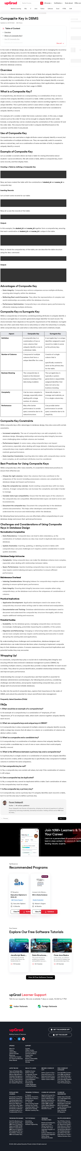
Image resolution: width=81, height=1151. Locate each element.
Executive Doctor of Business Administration (21, 1123)
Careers (11, 1050)
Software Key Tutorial (31, 1105)
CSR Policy (28, 1057)
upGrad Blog (12, 1052)
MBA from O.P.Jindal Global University (20, 1129)
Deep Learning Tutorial (31, 1103)
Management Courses (47, 1107)
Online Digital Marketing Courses (50, 1105)
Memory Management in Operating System (21, 1074)
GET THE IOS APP (61, 1035)
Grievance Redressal (31, 1052)
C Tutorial (28, 1095)
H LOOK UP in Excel (47, 1128)
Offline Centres (29, 1050)
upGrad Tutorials (14, 1053)
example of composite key (13, 42)
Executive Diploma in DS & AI (19, 896)
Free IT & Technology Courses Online (67, 1083)
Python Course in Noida (48, 1078)
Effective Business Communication (19, 1102)
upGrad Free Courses (15, 1057)
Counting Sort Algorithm (48, 1134)
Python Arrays (45, 1136)
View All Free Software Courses (40, 977)
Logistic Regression (30, 1084)
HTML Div (44, 1131)
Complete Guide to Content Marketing (20, 1110)
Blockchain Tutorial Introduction (34, 1097)
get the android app (61, 1029)
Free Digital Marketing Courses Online (68, 1076)
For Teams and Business (16, 1058)
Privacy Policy (29, 1055)
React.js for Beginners (15, 1103)
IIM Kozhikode (61, 1100)
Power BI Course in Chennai (49, 1074)
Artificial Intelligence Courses (49, 1097)
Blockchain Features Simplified (17, 1098)
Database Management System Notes (20, 1076)
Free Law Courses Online (64, 1078)
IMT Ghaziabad (61, 1108)
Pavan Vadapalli (16, 802)
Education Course (46, 1108)
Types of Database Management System (20, 1071)
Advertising (28, 1121)
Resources (12, 1055)
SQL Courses (29, 1081)
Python (42, 8)
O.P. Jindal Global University (65, 1098)
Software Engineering (31, 1124)
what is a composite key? (13, 36)
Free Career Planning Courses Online (67, 1081)
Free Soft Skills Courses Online (66, 1072)
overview (7, 32)
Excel (57, 8)
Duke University (61, 1110)
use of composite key (12, 39)
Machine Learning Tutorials (33, 1110)
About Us (11, 1048)
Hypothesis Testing (30, 1076)
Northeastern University (64, 1103)
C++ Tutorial (28, 1102)
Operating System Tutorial (32, 1107)
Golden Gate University (63, 1097)
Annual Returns (29, 1060)
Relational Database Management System (53, 1123)
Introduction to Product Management (19, 1097)
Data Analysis (29, 1083)
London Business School (64, 1107)
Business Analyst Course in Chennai (51, 1076)
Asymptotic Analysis (47, 1138)
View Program (18, 912)
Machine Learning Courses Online (51, 1100)
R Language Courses (31, 1074)
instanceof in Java (46, 1124)
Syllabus (29, 912)
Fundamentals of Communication (18, 1112)
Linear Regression (30, 1079)
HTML (64, 8)
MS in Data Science (39, 895)
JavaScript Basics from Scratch (17, 1100)
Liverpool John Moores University (66, 1102)
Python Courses (29, 1072)
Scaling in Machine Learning (49, 1133)
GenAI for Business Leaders (17, 1121)
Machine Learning (16, 8)
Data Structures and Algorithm (39, 955)
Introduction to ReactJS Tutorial (34, 1098)
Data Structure (29, 1100)
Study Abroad (13, 1060)
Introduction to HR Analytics (17, 1107)
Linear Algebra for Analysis (32, 1078)
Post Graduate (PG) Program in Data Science (21, 1131)
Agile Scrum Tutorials (31, 1108)
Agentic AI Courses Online (48, 1095)
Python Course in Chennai (48, 1072)
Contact (27, 1048)
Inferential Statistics (30, 1086)
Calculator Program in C (48, 1129)
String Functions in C (47, 1126)
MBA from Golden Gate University (18, 1134)
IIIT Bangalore (61, 1112)
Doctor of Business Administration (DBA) (52, 1098)
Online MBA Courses (47, 1103)
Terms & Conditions (30, 1053)
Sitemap (27, 1062)
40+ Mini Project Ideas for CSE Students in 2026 (22, 1081)
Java (35, 8)
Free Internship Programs (64, 1079)
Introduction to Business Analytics (18, 1108)
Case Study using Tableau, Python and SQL (21, 1105)
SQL (25, 8)
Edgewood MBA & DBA (15, 1126)
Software (50, 8)
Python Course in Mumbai (48, 1079)
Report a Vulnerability (31, 1058)
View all (58, 43)
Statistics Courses (30, 1071)
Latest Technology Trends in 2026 (18, 1072)
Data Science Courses (47, 1102)
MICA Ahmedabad (62, 1105)
